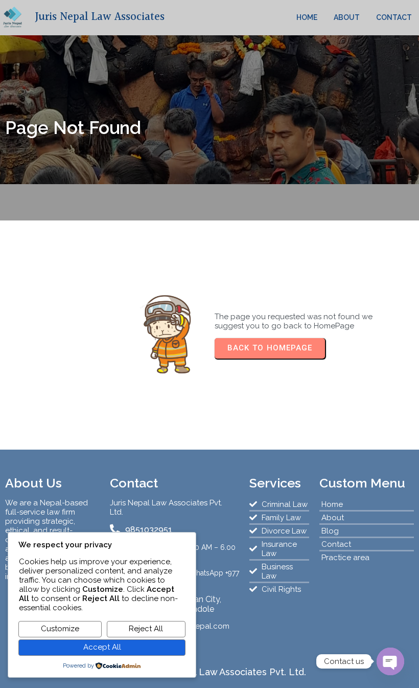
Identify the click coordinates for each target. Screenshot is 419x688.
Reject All (146, 628)
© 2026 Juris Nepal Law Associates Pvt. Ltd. (209, 672)
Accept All (102, 647)
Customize (60, 628)
